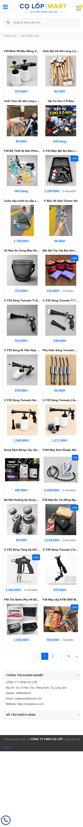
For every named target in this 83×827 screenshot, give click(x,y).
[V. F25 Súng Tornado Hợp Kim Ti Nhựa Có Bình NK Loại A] (22, 419)
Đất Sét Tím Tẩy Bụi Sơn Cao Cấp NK (61, 250)
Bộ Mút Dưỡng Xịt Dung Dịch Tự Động (22, 499)
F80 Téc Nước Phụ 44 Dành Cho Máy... (22, 599)
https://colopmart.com (30, 703)
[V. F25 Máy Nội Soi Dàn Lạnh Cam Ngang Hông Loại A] (61, 170)
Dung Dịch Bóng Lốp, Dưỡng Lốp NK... (22, 449)
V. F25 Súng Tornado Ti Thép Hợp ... (61, 300)
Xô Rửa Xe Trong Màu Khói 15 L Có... (22, 250)
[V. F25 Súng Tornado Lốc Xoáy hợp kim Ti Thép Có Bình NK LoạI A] (61, 419)
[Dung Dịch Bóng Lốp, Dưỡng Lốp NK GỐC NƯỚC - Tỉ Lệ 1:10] (22, 469)
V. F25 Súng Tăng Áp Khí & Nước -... (22, 549)
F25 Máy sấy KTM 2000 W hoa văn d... (61, 599)
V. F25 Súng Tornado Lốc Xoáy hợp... (61, 400)
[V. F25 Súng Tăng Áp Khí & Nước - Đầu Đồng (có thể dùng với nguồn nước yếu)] (22, 569)
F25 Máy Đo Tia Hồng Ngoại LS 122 (61, 499)
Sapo (6, 747)
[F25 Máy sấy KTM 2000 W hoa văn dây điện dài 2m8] (61, 619)
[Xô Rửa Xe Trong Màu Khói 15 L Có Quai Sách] (22, 270)
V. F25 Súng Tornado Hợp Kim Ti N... (22, 400)
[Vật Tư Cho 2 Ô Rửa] (61, 120)
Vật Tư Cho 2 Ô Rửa (61, 101)
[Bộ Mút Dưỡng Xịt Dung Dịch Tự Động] (22, 519)
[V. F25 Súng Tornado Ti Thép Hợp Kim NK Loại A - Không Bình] (61, 320)
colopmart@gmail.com (28, 698)
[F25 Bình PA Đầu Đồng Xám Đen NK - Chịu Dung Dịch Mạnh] (22, 70)
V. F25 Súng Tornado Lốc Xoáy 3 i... (61, 549)
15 (68, 656)
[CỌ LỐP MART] (43, 7)
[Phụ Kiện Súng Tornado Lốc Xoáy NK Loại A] (61, 369)
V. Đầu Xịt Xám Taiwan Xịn (61, 200)
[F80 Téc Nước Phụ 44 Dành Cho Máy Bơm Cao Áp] (22, 619)
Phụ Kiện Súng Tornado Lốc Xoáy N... (61, 350)
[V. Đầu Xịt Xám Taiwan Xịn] (61, 220)
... (61, 656)
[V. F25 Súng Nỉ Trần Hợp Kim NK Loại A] (22, 369)
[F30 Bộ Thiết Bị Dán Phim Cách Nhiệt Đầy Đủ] (22, 170)
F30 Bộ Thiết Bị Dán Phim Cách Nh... (22, 150)
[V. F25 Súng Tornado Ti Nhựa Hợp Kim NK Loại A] (22, 320)
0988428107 (23, 693)
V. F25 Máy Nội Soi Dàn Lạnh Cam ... (61, 150)
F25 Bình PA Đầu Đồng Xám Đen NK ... (22, 51)
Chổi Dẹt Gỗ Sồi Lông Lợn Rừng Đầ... (61, 51)
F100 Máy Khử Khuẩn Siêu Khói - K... (61, 449)
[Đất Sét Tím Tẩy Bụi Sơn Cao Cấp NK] (61, 270)
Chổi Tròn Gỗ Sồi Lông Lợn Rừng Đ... (22, 101)
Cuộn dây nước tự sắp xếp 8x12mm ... (22, 200)
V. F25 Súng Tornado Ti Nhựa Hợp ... (22, 300)
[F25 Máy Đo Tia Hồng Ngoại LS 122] (61, 519)
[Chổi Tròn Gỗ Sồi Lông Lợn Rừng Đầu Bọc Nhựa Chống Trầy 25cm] (22, 120)
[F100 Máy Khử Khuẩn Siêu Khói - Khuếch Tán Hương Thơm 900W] (61, 469)
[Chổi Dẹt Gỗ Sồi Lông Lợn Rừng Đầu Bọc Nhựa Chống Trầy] (61, 70)
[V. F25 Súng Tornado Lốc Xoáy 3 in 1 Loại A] (61, 569)
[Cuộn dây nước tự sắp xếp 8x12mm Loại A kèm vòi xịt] (22, 220)
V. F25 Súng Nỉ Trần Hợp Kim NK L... (22, 350)
